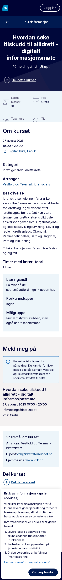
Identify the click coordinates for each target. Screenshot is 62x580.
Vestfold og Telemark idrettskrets (26, 184)
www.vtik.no (34, 460)
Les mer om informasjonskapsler (25, 562)
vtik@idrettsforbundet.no (35, 454)
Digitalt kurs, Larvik (21, 151)
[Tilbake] (7, 22)
